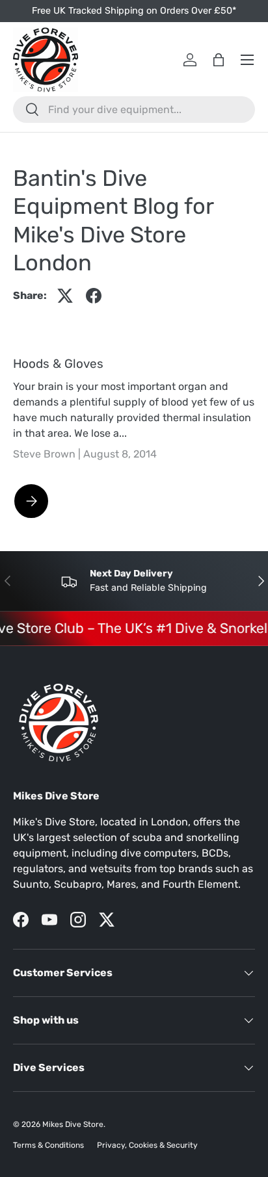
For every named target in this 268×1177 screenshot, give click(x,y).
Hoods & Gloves (58, 363)
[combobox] (134, 109)
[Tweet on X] (65, 295)
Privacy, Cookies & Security (147, 1145)
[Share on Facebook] (93, 295)
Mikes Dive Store (72, 1124)
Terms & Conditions (48, 1145)
